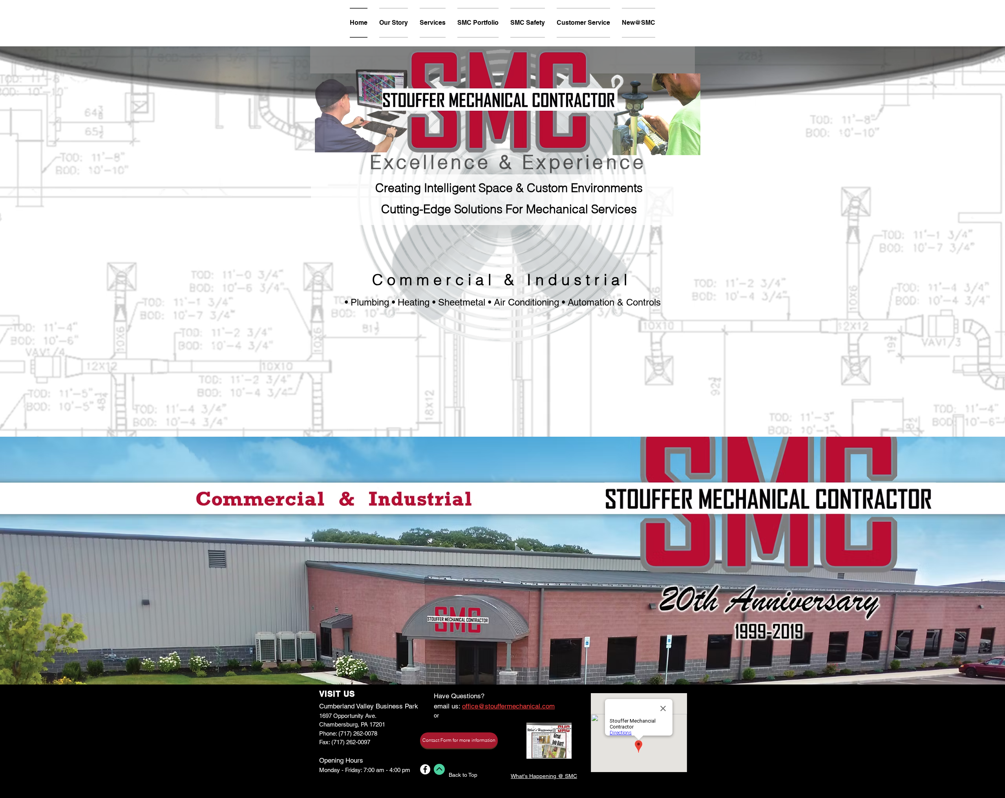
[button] (459, 741)
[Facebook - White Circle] (425, 769)
